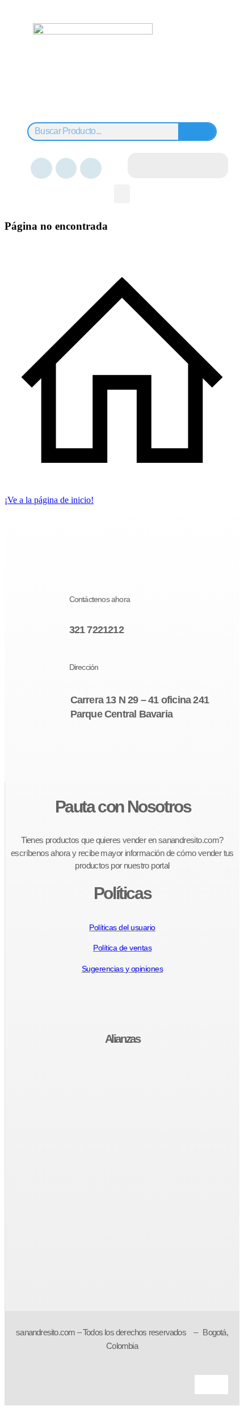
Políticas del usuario (122, 927)
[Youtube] (131, 755)
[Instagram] (66, 168)
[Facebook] (41, 168)
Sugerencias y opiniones (122, 968)
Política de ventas (122, 947)
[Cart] (178, 165)
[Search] (197, 131)
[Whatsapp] (90, 168)
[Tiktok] (151, 755)
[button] (122, 193)
